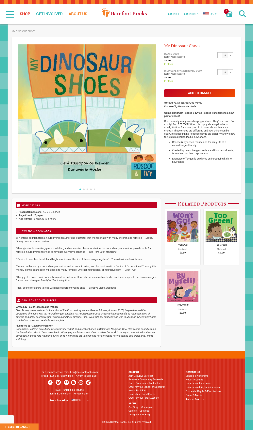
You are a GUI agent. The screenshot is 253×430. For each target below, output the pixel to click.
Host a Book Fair (137, 390)
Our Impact (147, 407)
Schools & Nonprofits (197, 376)
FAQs (57, 390)
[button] (209, 14)
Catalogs (144, 410)
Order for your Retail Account (143, 397)
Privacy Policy (81, 393)
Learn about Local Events (141, 394)
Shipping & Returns (73, 390)
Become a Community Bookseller (146, 379)
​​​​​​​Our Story (133, 407)
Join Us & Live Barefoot (140, 376)
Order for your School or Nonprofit (146, 387)
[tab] (86, 205)
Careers (132, 410)
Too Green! (221, 244)
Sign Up (174, 14)
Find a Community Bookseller (144, 383)
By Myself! (183, 304)
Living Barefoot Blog (139, 414)
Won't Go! (182, 244)
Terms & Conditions (60, 393)
